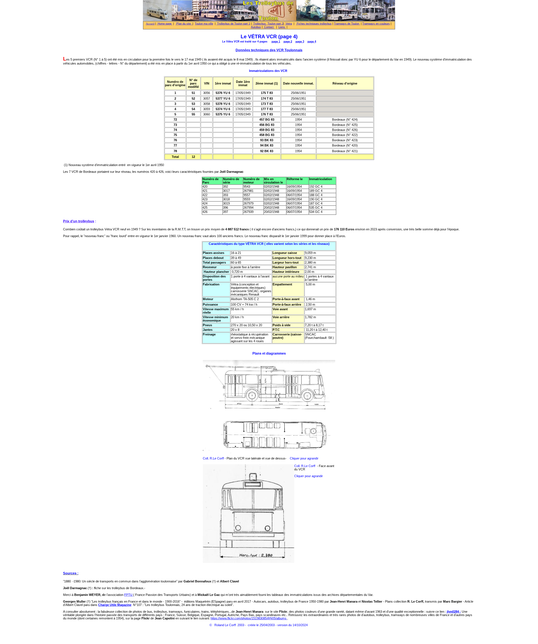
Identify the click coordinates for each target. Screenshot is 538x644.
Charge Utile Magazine (114, 605)
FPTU (128, 594)
